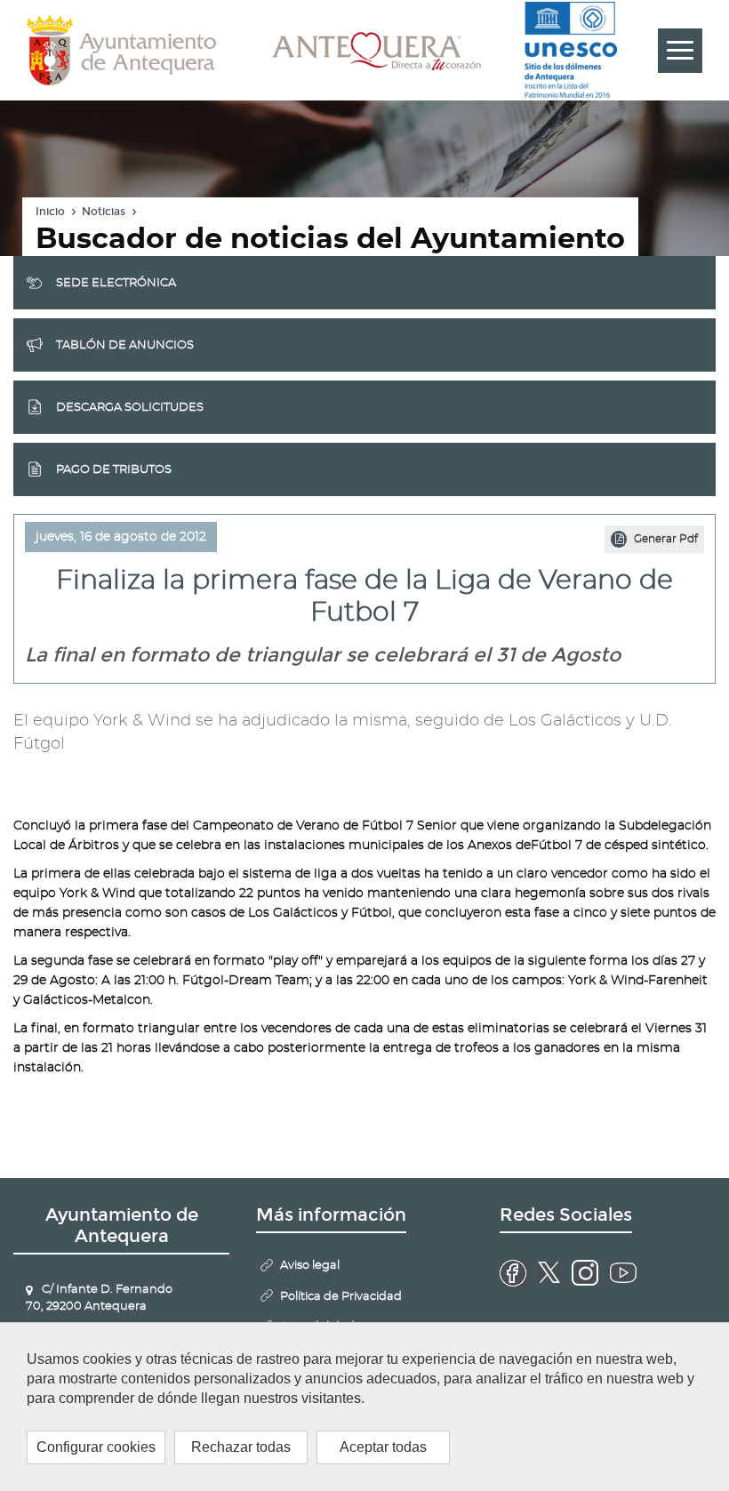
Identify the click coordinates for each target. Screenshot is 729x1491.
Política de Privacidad (341, 1297)
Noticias (103, 211)
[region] (364, 1406)
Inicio (50, 211)
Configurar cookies (96, 1447)
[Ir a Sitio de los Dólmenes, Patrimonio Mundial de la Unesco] (571, 51)
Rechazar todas (241, 1447)
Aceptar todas (383, 1447)
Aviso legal (310, 1265)
